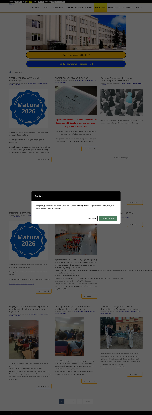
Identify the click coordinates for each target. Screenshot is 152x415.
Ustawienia (92, 218)
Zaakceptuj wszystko (108, 218)
